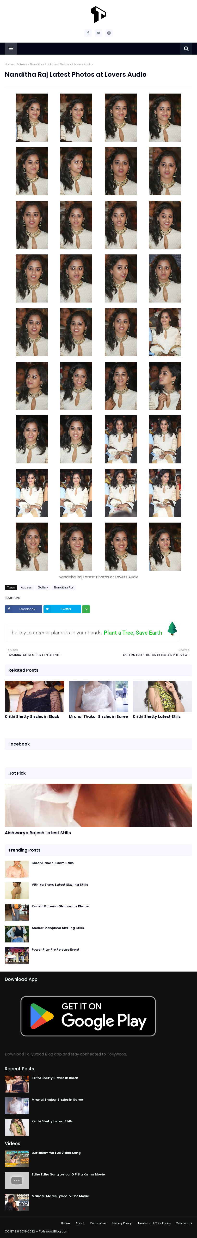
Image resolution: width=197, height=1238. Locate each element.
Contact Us (184, 1223)
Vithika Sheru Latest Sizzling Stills (60, 884)
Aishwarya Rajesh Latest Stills (38, 833)
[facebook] (88, 33)
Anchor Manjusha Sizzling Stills (58, 928)
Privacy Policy (122, 1223)
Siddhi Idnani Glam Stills (53, 863)
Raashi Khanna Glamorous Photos (61, 906)
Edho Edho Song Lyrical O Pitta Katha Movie (68, 1174)
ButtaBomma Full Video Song (56, 1152)
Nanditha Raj (64, 587)
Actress (21, 64)
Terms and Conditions (154, 1223)
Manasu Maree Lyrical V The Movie (60, 1196)
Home (9, 64)
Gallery (43, 587)
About (80, 1223)
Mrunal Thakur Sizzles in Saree (98, 716)
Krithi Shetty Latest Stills (157, 716)
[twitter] (98, 33)
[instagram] (109, 33)
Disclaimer (98, 1223)
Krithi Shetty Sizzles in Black (32, 716)
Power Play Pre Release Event (55, 949)
